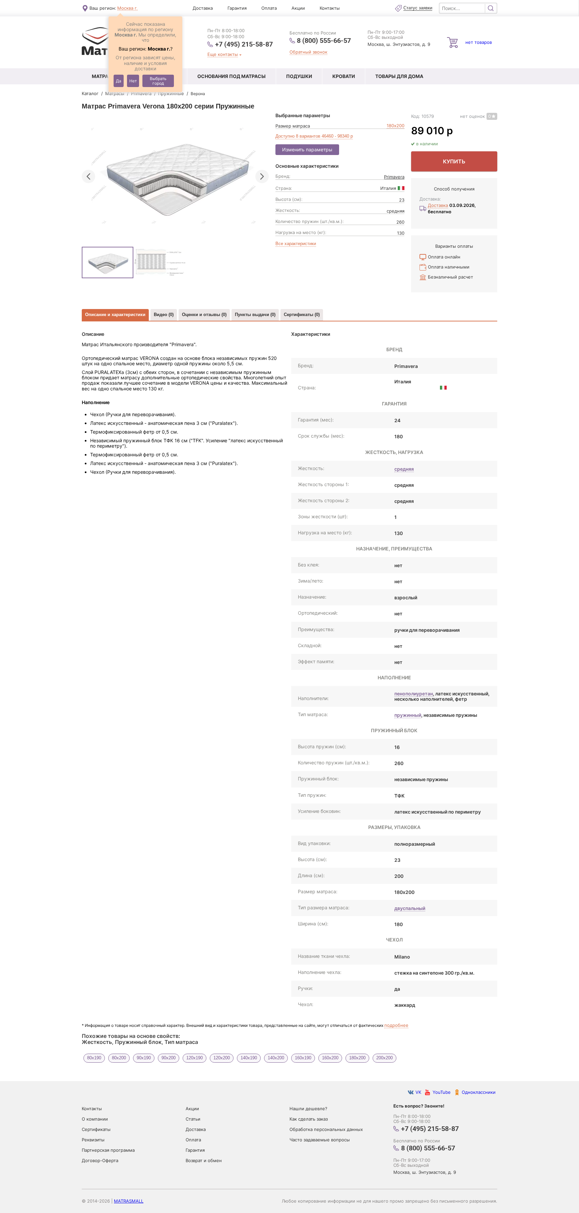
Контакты (330, 8)
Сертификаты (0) (302, 314)
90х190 (144, 1057)
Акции (298, 8)
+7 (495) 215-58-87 (244, 44)
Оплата (269, 8)
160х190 (303, 1057)
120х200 (221, 1057)
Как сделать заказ (309, 1119)
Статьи (193, 1119)
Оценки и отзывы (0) (204, 314)
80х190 (94, 1057)
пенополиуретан (413, 693)
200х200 (384, 1057)
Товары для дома (399, 76)
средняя (404, 469)
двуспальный (409, 908)
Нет (133, 80)
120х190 (194, 1057)
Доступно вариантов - (314, 136)
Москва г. (127, 8)
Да (118, 80)
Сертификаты (96, 1129)
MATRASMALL (128, 1201)
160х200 (330, 1057)
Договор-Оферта (100, 1160)
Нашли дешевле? (308, 1108)
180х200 (395, 125)
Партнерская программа (108, 1150)
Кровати (343, 76)
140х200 (276, 1057)
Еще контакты (222, 54)
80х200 (119, 1057)
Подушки (299, 76)
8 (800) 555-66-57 (324, 40)
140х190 (249, 1057)
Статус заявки (417, 8)
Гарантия (237, 8)
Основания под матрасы (231, 76)
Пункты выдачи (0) (255, 314)
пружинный (407, 715)
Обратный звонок (308, 52)
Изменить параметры (307, 149)
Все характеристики (295, 243)
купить (454, 161)
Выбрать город (158, 81)
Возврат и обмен (204, 1160)
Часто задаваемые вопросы (320, 1139)
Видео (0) (164, 314)
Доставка (203, 8)
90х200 (169, 1057)
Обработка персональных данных (326, 1129)
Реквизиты (93, 1139)
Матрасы (104, 76)
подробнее (396, 1025)
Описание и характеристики (115, 314)
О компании (95, 1119)
